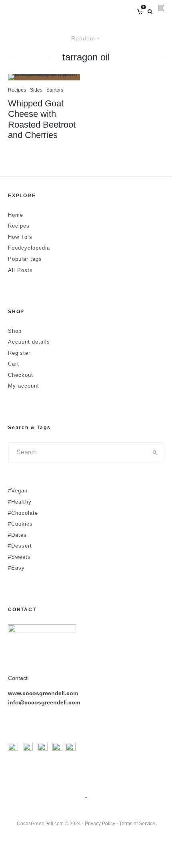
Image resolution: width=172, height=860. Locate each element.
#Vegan (18, 491)
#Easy (16, 568)
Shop (15, 331)
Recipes (17, 90)
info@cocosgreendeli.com (44, 702)
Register (19, 353)
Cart (13, 364)
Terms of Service (137, 823)
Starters (54, 90)
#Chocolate (23, 513)
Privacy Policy (100, 823)
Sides (36, 90)
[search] (155, 452)
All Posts (20, 270)
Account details (29, 342)
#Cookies (20, 524)
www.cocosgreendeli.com (43, 693)
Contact (18, 678)
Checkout (20, 375)
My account (23, 386)
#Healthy (20, 502)
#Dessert (20, 546)
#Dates (17, 535)
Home (15, 215)
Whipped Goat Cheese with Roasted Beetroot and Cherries (42, 119)
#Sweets (19, 557)
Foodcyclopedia (29, 248)
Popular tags (25, 259)
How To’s (20, 237)
